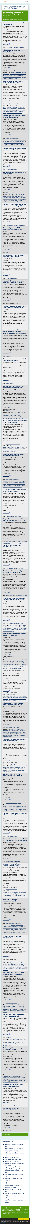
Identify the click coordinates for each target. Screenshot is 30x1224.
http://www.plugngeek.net (12, 764)
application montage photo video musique (14, 1201)
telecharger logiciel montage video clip (14, 1154)
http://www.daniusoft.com (12, 727)
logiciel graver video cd (20, 664)
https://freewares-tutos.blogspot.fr (14, 516)
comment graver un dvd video (15, 418)
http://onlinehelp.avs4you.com (13, 803)
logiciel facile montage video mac (14, 1169)
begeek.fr (8, 1037)
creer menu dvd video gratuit (16, 1039)
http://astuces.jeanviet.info (13, 479)
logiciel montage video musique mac (14, 1171)
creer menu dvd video (15, 696)
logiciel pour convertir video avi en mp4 (12, 628)
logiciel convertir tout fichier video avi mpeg (15, 809)
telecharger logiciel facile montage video (14, 1194)
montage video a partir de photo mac (14, 1190)
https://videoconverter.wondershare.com (16, 47)
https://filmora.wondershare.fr (13, 104)
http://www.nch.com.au (11, 889)
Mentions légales (12, 1207)
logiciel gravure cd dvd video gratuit (18, 891)
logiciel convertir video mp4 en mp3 (12, 77)
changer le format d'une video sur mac (16, 141)
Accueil (4, 1207)
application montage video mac (14, 1152)
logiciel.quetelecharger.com (13, 70)
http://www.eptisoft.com (12, 169)
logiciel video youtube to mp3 (12, 768)
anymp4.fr (8, 252)
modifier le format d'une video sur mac (13, 143)
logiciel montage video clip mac (14, 1159)
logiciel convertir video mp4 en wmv (14, 75)
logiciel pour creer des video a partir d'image (14, 195)
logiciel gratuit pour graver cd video (10, 661)
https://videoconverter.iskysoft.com (14, 568)
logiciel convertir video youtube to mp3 (18, 765)
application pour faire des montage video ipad (15, 1198)
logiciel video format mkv (13, 448)
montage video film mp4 (11, 1150)
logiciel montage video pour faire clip (14, 1175)
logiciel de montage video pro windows (13, 1179)
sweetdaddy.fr (9, 356)
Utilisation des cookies (21, 1209)
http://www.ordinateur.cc (12, 658)
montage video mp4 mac (12, 1161)
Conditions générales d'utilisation (13, 1208)
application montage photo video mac (14, 1145)
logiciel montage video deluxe (15, 487)
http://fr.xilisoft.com (10, 694)
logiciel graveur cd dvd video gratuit (10, 892)
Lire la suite (6, 44)
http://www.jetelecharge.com (13, 923)
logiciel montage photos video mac (15, 1167)
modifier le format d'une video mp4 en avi (13, 144)
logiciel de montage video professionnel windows (12, 1183)
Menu (26, 1)
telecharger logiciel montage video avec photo (14, 1164)
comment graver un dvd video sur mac (17, 413)
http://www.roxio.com (11, 1003)
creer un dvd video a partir (9, 700)
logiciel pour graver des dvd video (11, 415)
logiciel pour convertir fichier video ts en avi (17, 807)
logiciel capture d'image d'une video (12, 201)
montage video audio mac (9, 145)
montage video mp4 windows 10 (14, 1148)
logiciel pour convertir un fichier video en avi (14, 810)
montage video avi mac (11, 1157)
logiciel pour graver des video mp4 (18, 659)
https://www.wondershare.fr (13, 444)
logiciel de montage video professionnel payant (12, 1186)
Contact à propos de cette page (11, 1210)
